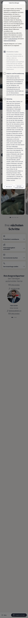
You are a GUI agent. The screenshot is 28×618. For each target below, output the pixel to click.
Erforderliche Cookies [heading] (12, 51)
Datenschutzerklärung (9, 40)
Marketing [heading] (9, 99)
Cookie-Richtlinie (12, 38)
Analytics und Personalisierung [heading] (15, 73)
